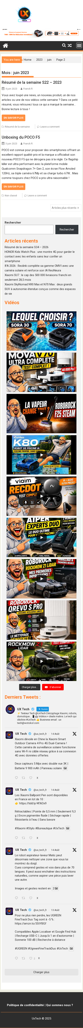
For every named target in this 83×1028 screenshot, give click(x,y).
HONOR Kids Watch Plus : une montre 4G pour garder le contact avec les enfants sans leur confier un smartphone (40, 256)
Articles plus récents (64, 207)
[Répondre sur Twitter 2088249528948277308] (17, 778)
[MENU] (79, 45)
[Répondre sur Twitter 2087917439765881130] (17, 958)
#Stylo (30, 828)
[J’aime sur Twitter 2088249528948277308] (32, 778)
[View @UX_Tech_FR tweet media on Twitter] (65, 768)
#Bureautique (43, 828)
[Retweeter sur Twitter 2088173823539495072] (24, 898)
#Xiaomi (20, 828)
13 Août (55, 910)
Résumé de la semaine (17, 126)
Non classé (11, 195)
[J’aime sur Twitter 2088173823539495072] (32, 898)
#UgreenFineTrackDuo (42, 948)
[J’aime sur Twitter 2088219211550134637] (32, 838)
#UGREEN (21, 948)
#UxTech (58, 828)
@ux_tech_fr (40, 734)
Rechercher (13, 222)
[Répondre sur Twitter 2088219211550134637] (17, 838)
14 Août (55, 734)
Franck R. (28, 88)
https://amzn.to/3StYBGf (30, 923)
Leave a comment (50, 126)
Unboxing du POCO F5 (21, 137)
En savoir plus (13, 117)
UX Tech (21, 733)
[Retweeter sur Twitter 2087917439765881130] (24, 958)
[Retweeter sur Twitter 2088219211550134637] (24, 838)
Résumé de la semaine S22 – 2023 (32, 82)
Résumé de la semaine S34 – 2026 (26, 247)
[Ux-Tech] (5, 45)
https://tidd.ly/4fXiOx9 (33, 803)
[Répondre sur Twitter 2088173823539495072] (17, 898)
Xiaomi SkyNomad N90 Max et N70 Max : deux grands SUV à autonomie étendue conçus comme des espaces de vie (40, 289)
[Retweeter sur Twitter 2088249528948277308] (24, 778)
